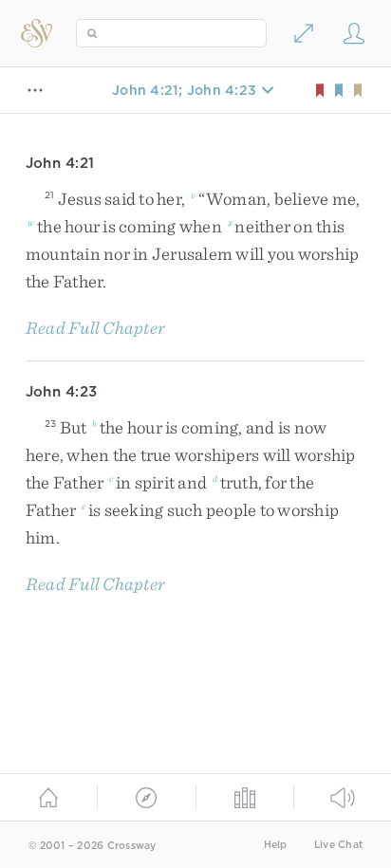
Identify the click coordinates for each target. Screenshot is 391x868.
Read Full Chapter (95, 328)
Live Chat (338, 845)
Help (276, 845)
